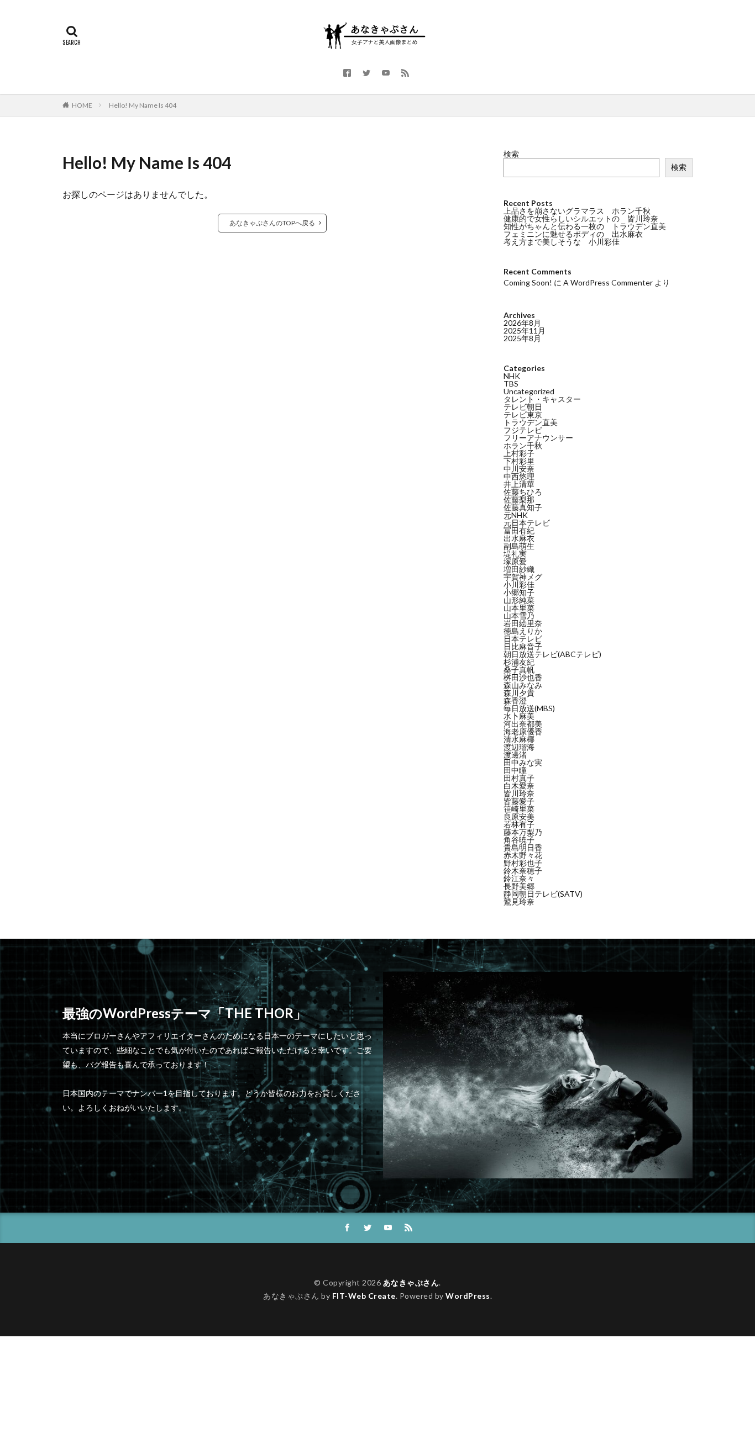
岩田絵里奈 (523, 623)
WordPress (467, 1295)
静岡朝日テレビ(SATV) (543, 893)
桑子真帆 (519, 669)
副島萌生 (519, 546)
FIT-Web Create (364, 1295)
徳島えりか (523, 631)
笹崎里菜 (519, 808)
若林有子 (519, 824)
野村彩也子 (523, 862)
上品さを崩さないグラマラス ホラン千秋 (577, 210)
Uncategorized (529, 391)
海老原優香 (523, 731)
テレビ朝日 (523, 406)
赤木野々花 (523, 855)
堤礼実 (515, 553)
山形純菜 (519, 600)
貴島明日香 (523, 847)
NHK (512, 375)
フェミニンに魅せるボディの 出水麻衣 (573, 234)
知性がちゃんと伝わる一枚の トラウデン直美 (585, 226)
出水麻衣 (519, 538)
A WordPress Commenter (608, 282)
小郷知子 (519, 592)
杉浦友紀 (519, 661)
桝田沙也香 (523, 677)
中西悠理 (519, 476)
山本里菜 (519, 607)
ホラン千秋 (523, 445)
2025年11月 (525, 330)
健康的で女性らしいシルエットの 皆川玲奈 (581, 218)
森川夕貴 (519, 692)
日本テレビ (523, 638)
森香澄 (515, 700)
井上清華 (519, 484)
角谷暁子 (519, 839)
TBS (511, 383)
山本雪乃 (519, 615)
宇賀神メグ (523, 576)
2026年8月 (522, 322)
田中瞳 (515, 770)
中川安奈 (519, 468)
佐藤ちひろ (523, 491)
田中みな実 (523, 762)
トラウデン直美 (531, 422)
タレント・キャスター (542, 399)
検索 (511, 153)
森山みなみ (523, 685)
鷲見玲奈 (519, 901)
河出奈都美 (523, 723)
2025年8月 (522, 338)
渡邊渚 (515, 754)
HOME (82, 105)
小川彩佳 (519, 584)
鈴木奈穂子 (523, 870)
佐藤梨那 (519, 499)
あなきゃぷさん (411, 1282)
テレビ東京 (523, 414)
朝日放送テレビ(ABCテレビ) (552, 654)
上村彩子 (519, 453)
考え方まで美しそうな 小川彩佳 (562, 241)
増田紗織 (519, 569)
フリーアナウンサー (538, 437)
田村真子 (519, 777)
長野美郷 (519, 886)
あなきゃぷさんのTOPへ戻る (272, 223)
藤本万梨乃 (523, 832)
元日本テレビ (527, 522)
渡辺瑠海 (519, 747)
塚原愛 (515, 561)
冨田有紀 (519, 530)
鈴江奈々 (519, 878)
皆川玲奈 (519, 793)
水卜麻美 (519, 716)
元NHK (516, 515)
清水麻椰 (519, 739)
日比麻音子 (523, 646)
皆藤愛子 (519, 801)
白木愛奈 (519, 785)
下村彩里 (519, 460)
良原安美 (519, 816)
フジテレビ (523, 430)
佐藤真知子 (523, 507)
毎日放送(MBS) (529, 708)
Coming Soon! (528, 282)
